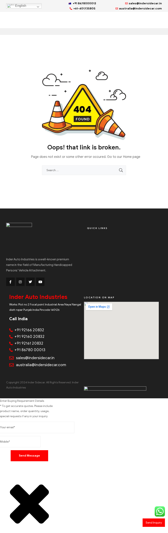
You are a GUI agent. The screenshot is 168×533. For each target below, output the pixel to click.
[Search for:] (84, 170)
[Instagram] (20, 282)
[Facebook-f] (10, 282)
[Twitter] (30, 282)
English (20, 5)
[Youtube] (40, 282)
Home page (131, 157)
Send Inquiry (154, 522)
